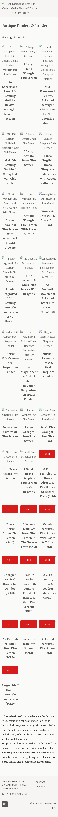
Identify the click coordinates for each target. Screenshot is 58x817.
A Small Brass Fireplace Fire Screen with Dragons (29, 480)
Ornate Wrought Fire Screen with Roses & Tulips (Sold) (48, 536)
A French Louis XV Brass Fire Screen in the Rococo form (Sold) (29, 536)
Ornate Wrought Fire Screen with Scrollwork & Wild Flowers (10, 234)
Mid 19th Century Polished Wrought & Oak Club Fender (10, 172)
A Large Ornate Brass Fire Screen (29, 158)
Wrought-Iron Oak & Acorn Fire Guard (47, 218)
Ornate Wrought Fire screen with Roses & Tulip (29, 225)
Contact (40, 782)
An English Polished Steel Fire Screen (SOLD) (10, 648)
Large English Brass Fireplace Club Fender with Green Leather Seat (47, 169)
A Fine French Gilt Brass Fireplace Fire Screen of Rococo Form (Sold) (48, 482)
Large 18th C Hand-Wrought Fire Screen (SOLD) (10, 694)
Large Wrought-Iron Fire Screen (29, 434)
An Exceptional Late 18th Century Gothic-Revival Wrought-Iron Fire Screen (10, 100)
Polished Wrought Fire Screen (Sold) (48, 646)
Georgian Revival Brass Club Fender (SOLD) (10, 584)
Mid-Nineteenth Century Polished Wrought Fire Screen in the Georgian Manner (48, 105)
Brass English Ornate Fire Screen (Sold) (10, 533)
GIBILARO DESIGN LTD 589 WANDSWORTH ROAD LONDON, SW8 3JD (14, 785)
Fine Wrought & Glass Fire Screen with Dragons (29, 285)
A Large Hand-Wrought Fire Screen (29, 71)
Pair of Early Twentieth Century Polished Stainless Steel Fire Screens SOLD (29, 593)
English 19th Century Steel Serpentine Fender (10, 363)
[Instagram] (5, 804)
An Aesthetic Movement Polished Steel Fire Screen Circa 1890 (47, 298)
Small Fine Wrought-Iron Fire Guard (47, 434)
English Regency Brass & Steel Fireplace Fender (47, 365)
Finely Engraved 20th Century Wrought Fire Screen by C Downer (10, 305)
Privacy (41, 786)
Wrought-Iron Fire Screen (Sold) (29, 646)
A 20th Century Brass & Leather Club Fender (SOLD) (48, 586)
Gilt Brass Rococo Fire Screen (10, 474)
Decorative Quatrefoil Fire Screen (10, 432)
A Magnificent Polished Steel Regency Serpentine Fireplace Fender (29, 383)
